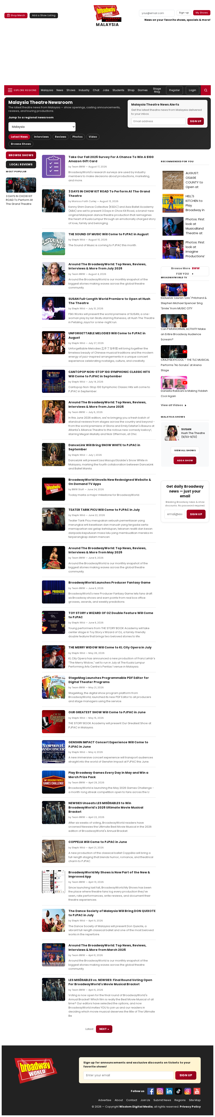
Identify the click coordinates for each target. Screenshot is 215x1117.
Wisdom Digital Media (136, 1107)
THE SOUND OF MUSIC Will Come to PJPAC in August (108, 234)
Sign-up (184, 12)
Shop (131, 90)
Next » (104, 1029)
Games (143, 90)
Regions (180, 1100)
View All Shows (185, 450)
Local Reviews (21, 164)
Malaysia (47, 90)
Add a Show (185, 460)
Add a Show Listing (43, 15)
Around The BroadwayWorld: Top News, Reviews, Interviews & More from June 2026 (107, 404)
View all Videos (172, 405)
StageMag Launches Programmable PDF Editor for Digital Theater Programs (108, 680)
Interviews (41, 136)
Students (118, 90)
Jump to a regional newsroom (31, 117)
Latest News (19, 136)
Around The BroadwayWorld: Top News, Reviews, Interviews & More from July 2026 (107, 266)
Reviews (60, 136)
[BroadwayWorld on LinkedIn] (169, 1091)
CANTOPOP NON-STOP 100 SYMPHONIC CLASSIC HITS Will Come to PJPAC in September (109, 374)
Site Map (195, 1100)
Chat (96, 90)
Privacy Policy (190, 1107)
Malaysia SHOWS (173, 416)
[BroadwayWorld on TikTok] (178, 1091)
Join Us (145, 1100)
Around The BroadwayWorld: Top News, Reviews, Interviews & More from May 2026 (107, 550)
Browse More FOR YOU (185, 271)
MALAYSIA (107, 25)
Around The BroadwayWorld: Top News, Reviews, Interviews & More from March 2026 (107, 947)
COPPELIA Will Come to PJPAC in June (97, 842)
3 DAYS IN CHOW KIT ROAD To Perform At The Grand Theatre (19, 193)
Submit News (162, 1100)
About (119, 1100)
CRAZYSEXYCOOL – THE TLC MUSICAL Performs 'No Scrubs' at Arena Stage (185, 365)
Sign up (196, 514)
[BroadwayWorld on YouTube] (197, 1091)
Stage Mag (157, 90)
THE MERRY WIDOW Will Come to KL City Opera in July (110, 647)
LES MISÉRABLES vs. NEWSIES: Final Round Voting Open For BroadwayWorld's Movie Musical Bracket (110, 982)
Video (93, 136)
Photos (77, 136)
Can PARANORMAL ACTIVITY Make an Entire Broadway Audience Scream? (183, 334)
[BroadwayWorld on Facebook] (151, 1091)
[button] (206, 90)
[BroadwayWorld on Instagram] (160, 1091)
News (59, 90)
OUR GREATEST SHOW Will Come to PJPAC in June (107, 712)
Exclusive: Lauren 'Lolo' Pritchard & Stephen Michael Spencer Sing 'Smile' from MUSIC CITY (184, 303)
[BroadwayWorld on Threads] (187, 1091)
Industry (84, 90)
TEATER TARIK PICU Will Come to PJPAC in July (104, 510)
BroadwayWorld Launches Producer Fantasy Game (109, 582)
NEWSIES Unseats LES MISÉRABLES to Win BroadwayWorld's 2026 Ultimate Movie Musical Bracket (105, 807)
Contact (131, 1100)
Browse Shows (21, 144)
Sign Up (195, 121)
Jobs (106, 90)
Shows (71, 90)
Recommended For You (177, 161)
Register (174, 90)
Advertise (104, 1100)
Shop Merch (18, 15)
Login (192, 90)
